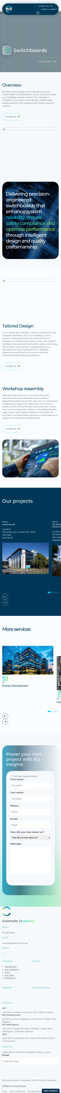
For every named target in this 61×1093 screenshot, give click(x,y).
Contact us (10, 978)
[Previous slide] (5, 597)
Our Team (9, 975)
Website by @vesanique (14, 1086)
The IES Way (11, 966)
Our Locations (12, 969)
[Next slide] (5, 603)
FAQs (7, 972)
